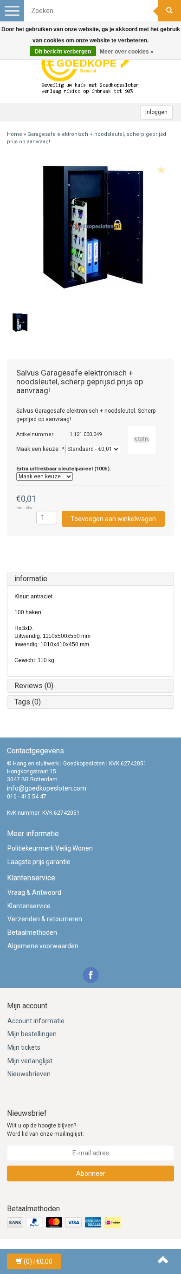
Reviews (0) (33, 685)
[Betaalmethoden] (65, 1223)
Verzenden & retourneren (44, 919)
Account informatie (36, 1021)
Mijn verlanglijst (29, 1061)
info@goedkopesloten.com (46, 788)
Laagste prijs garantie (39, 861)
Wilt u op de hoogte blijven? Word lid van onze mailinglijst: (45, 1129)
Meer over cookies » (127, 51)
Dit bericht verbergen (63, 51)
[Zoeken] (169, 10)
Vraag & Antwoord (34, 892)
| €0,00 (38, 1261)
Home (14, 134)
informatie (30, 578)
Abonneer (90, 1173)
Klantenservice (29, 906)
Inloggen (156, 112)
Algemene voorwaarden (42, 946)
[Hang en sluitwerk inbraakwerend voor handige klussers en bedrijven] (90, 70)
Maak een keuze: (40, 449)
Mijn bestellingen (32, 1034)
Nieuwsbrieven (29, 1074)
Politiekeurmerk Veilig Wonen (50, 848)
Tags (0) (27, 701)
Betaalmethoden (32, 932)
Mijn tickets (23, 1047)
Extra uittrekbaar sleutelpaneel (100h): (63, 469)
